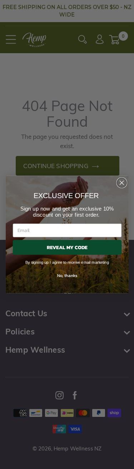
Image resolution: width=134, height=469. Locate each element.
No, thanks (67, 275)
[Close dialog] (121, 183)
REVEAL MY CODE (67, 247)
